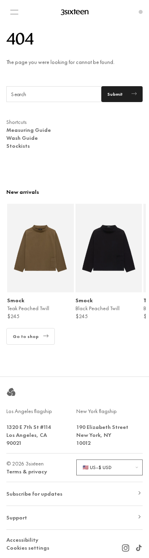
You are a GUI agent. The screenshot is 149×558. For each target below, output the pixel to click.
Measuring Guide (28, 129)
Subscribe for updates (34, 493)
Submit (115, 94)
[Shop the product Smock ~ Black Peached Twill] (108, 248)
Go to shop (26, 336)
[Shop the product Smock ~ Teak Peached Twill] (40, 248)
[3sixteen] (75, 12)
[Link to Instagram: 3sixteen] (126, 546)
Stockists (18, 145)
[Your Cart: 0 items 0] (141, 12)
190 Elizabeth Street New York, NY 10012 (102, 434)
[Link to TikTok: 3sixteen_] (139, 546)
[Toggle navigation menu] (14, 12)
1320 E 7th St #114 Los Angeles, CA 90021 (28, 434)
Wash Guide (22, 137)
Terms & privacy (26, 471)
